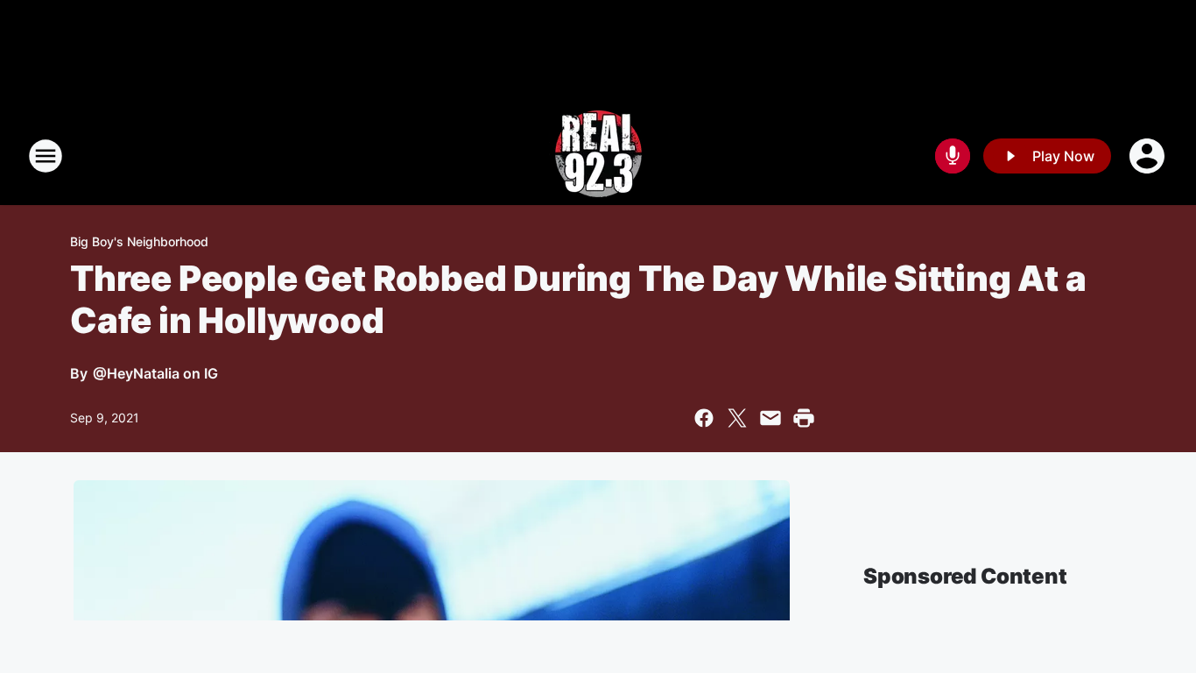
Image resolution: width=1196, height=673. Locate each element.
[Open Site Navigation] (45, 156)
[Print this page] (803, 418)
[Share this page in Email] (770, 418)
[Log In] (1148, 156)
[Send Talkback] (952, 156)
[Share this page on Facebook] (704, 418)
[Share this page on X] (737, 418)
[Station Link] (598, 156)
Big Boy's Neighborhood (139, 241)
